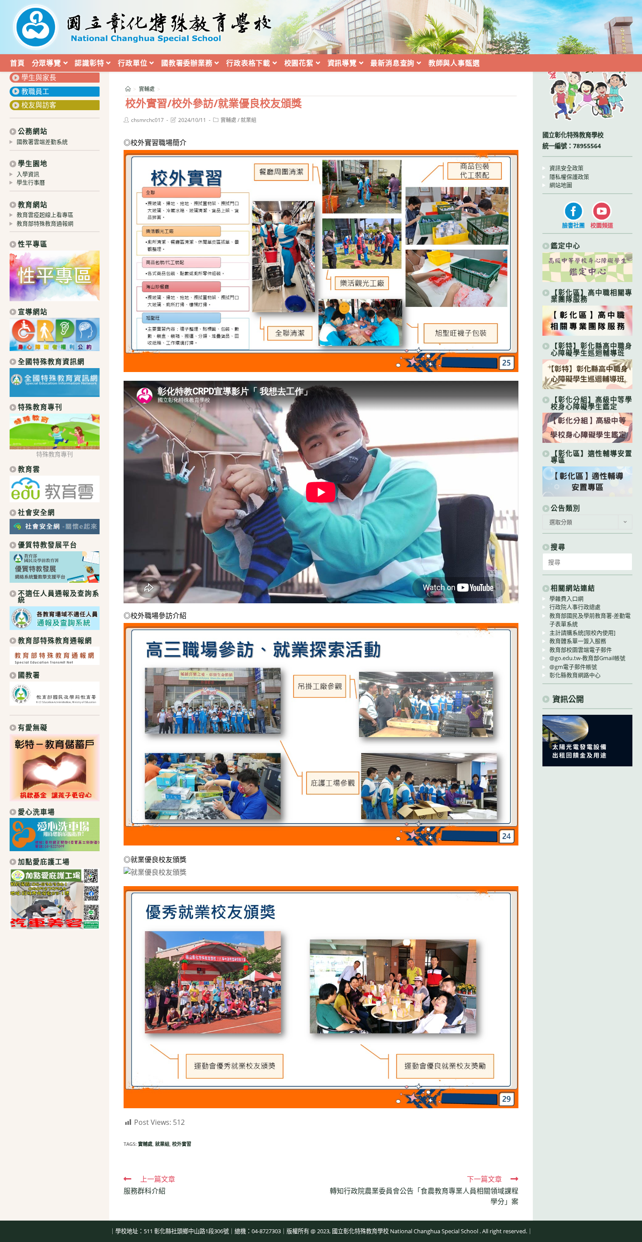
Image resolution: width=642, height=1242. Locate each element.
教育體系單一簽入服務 (577, 641)
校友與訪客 (38, 105)
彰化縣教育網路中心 (575, 675)
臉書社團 (573, 225)
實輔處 (228, 120)
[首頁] (128, 89)
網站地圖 (560, 185)
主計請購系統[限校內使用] (582, 633)
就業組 (248, 120)
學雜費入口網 (566, 598)
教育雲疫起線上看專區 (45, 215)
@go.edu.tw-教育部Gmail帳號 (587, 658)
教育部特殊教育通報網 (45, 223)
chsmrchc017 (147, 120)
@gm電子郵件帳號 (573, 667)
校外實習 (181, 1144)
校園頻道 (601, 225)
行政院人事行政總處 (575, 607)
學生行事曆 (31, 182)
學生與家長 (38, 77)
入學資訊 (28, 174)
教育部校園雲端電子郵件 (580, 650)
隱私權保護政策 (569, 177)
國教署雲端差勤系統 (42, 142)
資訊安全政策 (566, 168)
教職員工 (35, 91)
